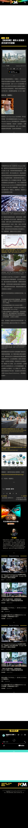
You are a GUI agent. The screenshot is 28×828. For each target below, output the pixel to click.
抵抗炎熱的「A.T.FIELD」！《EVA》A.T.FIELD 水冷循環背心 (13, 608)
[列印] (20, 68)
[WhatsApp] (11, 68)
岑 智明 (7, 65)
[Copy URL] (17, 68)
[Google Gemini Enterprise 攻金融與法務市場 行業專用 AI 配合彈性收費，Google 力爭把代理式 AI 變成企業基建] (14, 565)
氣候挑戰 (8, 489)
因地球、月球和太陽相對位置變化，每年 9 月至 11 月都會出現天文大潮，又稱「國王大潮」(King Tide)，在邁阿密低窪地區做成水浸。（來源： (14, 251)
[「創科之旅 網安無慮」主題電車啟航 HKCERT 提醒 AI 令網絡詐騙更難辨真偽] (14, 590)
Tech (3, 38)
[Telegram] (14, 68)
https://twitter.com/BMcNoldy (17, 252)
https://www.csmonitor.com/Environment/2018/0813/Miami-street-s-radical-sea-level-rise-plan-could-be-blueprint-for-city (13, 432)
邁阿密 (12, 489)
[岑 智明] (14, 532)
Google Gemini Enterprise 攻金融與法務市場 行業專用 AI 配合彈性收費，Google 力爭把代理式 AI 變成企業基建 (13, 576)
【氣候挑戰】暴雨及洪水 (7, 498)
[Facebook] (7, 68)
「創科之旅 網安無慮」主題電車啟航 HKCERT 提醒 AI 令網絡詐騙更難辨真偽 (12, 599)
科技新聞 (3, 602)
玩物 (2, 611)
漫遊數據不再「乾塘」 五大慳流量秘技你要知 (22, 498)
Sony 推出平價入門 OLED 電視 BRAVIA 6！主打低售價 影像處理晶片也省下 (13, 615)
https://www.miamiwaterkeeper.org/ (9, 450)
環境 (7, 38)
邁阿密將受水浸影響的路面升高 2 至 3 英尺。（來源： (12, 429)
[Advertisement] (14, 19)
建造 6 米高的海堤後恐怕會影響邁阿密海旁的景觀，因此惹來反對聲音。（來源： (13, 448)
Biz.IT (2, 579)
